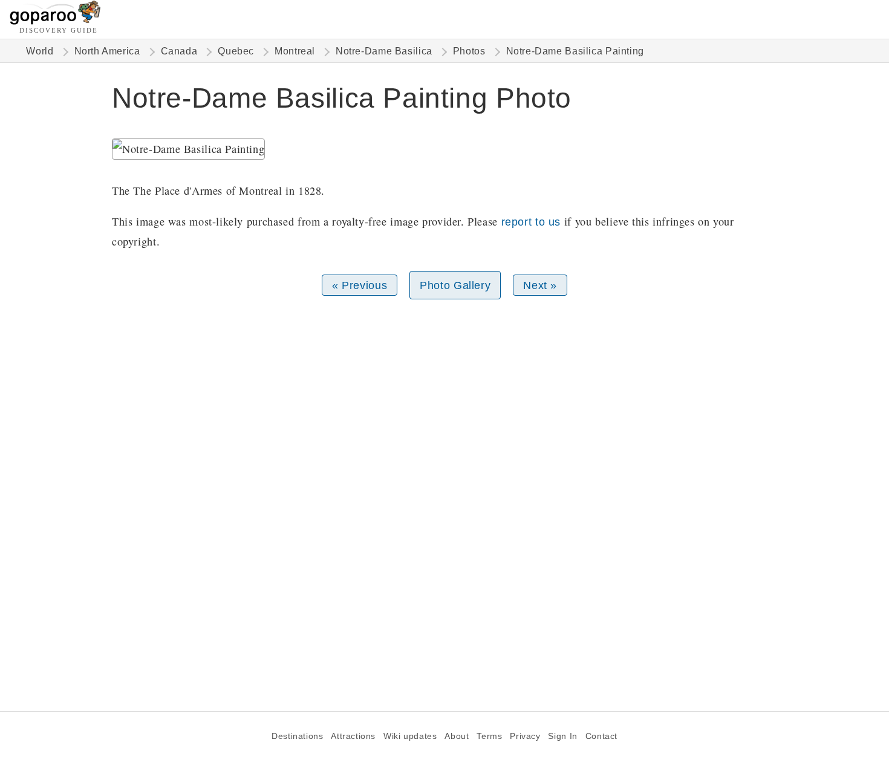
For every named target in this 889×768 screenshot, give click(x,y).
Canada (179, 51)
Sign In (562, 736)
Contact (601, 736)
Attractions (353, 736)
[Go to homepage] (55, 21)
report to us (531, 221)
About (456, 736)
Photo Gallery (455, 285)
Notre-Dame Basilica (384, 51)
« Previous (359, 285)
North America (107, 51)
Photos (469, 51)
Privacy (525, 736)
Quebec (236, 51)
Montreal (295, 51)
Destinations (297, 736)
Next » (540, 285)
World (39, 51)
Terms (489, 736)
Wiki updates (410, 736)
